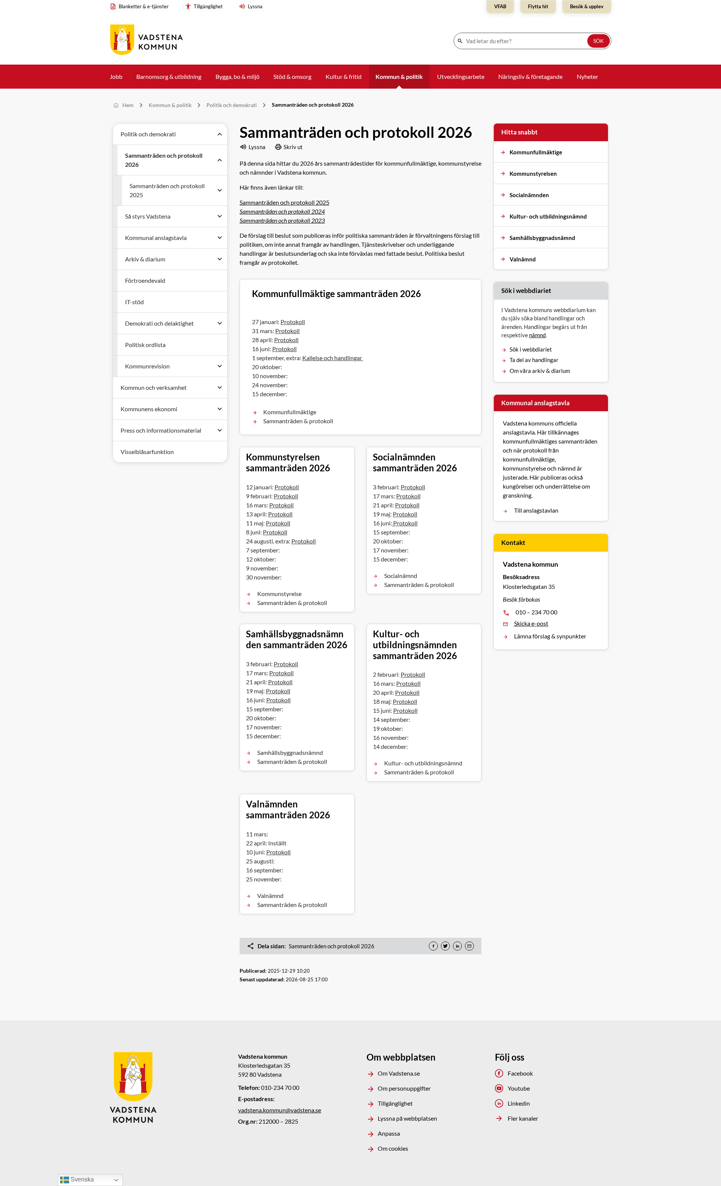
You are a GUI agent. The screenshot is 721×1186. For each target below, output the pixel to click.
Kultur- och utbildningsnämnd (423, 763)
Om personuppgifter (404, 1088)
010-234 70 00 (280, 1087)
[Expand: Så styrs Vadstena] (219, 216)
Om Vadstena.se (399, 1073)
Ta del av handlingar (534, 359)
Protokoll (293, 321)
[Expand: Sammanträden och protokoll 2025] (219, 190)
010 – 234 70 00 (536, 612)
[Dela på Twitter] (445, 946)
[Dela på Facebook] (433, 946)
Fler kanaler (523, 1118)
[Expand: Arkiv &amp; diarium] (219, 259)
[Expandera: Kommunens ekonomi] (219, 408)
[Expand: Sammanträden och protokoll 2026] (219, 159)
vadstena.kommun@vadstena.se (279, 1110)
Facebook (520, 1073)
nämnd (537, 335)
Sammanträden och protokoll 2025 (284, 202)
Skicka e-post (531, 623)
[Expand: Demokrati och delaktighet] (219, 323)
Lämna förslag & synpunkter (550, 636)
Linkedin (519, 1103)
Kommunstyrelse (279, 593)
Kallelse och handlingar (332, 357)
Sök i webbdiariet (531, 349)
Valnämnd (270, 895)
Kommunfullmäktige (289, 411)
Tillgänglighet (395, 1103)
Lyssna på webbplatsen (407, 1118)
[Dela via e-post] (469, 946)
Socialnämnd (400, 575)
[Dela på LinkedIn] (457, 946)
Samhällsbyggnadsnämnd (290, 752)
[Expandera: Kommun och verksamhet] (219, 387)
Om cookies (393, 1148)
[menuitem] (141, 7)
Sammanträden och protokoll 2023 (282, 220)
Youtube (519, 1088)
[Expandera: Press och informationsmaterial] (219, 430)
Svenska (81, 1179)
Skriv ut (293, 146)
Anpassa (389, 1133)
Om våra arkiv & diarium (540, 370)
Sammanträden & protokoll (298, 420)
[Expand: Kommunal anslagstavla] (219, 237)
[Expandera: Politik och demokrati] (219, 134)
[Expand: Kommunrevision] (219, 366)
